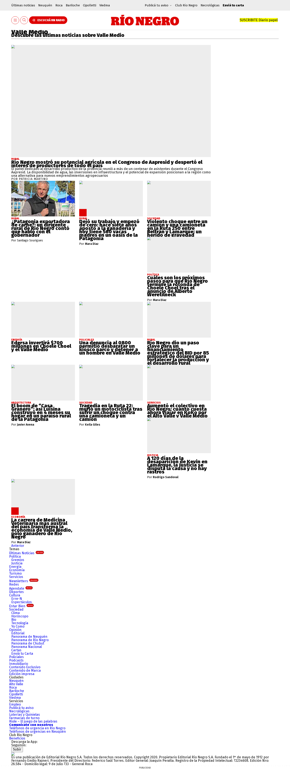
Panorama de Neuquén (29, 637)
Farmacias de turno (24, 718)
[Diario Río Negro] (145, 20)
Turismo (15, 573)
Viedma (104, 5)
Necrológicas (210, 5)
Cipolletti (89, 5)
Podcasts (16, 660)
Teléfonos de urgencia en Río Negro (37, 728)
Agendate (20, 588)
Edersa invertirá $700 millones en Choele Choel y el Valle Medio (41, 346)
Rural (15, 159)
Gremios (17, 560)
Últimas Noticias (26, 553)
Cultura (14, 595)
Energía (15, 567)
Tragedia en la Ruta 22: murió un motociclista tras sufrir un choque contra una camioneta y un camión (110, 412)
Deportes (16, 592)
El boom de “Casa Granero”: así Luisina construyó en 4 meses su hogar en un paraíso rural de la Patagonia (41, 412)
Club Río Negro (186, 5)
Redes (14, 584)
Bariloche (73, 5)
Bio (13, 620)
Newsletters (23, 581)
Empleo (15, 704)
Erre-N (16, 599)
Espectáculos (21, 602)
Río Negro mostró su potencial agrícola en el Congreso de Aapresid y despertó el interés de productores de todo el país (106, 163)
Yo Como (17, 626)
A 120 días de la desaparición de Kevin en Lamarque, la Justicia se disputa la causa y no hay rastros (177, 465)
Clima (15, 613)
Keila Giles (92, 424)
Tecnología (19, 623)
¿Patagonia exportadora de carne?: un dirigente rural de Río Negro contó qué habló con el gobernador (40, 228)
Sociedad (16, 609)
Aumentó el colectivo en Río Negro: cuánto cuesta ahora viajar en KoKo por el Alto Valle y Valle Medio (177, 411)
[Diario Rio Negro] (13, 754)
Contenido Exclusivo (24, 667)
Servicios (16, 577)
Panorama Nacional (26, 647)
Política (15, 556)
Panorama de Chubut (27, 643)
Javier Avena (25, 424)
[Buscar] (24, 20)
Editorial (17, 633)
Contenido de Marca (25, 670)
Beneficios (17, 738)
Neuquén (45, 5)
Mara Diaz (92, 244)
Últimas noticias (23, 5)
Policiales (16, 657)
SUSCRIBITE (259, 20)
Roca (59, 5)
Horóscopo (19, 616)
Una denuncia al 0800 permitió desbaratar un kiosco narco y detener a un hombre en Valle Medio (109, 348)
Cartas (16, 650)
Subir (17, 749)
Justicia (17, 563)
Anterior (17, 546)
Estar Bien (21, 606)
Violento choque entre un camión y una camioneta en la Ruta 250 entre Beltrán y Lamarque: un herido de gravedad (177, 228)
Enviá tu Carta (22, 654)
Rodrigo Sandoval (165, 477)
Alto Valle (16, 684)
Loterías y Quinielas (24, 715)
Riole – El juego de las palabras (33, 721)
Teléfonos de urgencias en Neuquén (37, 732)
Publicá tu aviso (21, 708)
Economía (17, 570)
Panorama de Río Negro (30, 640)
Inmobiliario (18, 664)
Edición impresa (21, 674)
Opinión (15, 630)
